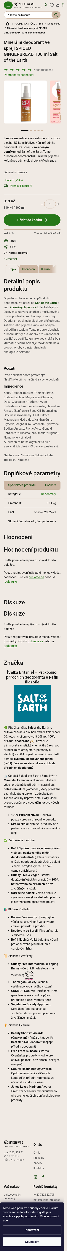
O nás (37, 1152)
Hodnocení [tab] (28, 269)
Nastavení (32, 1230)
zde (5, 1220)
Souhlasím (32, 1242)
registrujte (10, 581)
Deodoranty (48, 494)
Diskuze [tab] (46, 269)
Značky (38, 1163)
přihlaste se (36, 577)
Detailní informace (15, 172)
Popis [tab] (12, 269)
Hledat (56, 15)
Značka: (47, 233)
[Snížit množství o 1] (42, 204)
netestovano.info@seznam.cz (47, 1201)
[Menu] (8, 5)
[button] (24, 130)
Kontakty (39, 1168)
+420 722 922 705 (44, 1194)
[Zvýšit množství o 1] (58, 204)
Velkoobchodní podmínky (12, 1196)
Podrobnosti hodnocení (19, 75)
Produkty (39, 1157)
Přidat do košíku (29, 220)
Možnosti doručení (21, 185)
